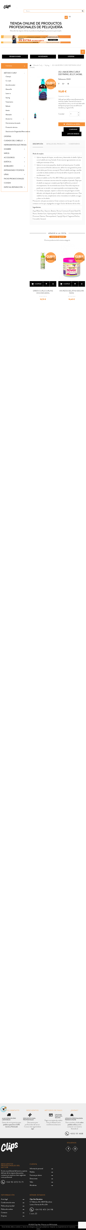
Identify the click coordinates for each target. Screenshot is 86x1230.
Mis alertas (33, 1185)
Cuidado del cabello (13, 140)
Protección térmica (11, 127)
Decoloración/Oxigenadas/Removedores (17, 131)
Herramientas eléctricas (15, 145)
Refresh (8, 106)
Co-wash (8, 81)
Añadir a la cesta (73, 124)
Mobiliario (8, 166)
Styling (8, 98)
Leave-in (8, 93)
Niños (6, 153)
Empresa (4, 1216)
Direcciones (33, 1178)
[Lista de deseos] (46, 284)
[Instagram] (75, 1149)
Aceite (8, 110)
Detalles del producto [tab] (55, 144)
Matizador (9, 115)
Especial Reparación (13, 187)
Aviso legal (4, 1199)
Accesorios (9, 119)
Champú (8, 76)
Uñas (6, 174)
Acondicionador (10, 85)
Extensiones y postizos (14, 170)
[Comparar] (53, 284)
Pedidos (32, 1172)
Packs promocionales (14, 179)
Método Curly (10, 73)
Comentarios (74, 144)
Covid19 (7, 183)
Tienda (9, 66)
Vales (31, 1182)
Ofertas (7, 136)
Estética (7, 162)
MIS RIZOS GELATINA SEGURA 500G (71, 292)
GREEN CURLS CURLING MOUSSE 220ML (43, 292)
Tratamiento (9, 102)
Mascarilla (9, 89)
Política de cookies (7, 1209)
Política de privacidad (7, 1206)
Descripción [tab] (38, 144)
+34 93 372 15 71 (15, 1182)
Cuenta (33, 1164)
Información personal (36, 1168)
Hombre (7, 149)
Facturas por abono (36, 1175)
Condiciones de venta (8, 1202)
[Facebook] (68, 1149)
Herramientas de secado (13, 123)
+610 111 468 (76, 1133)
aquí (32, 1129)
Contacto (4, 1212)
